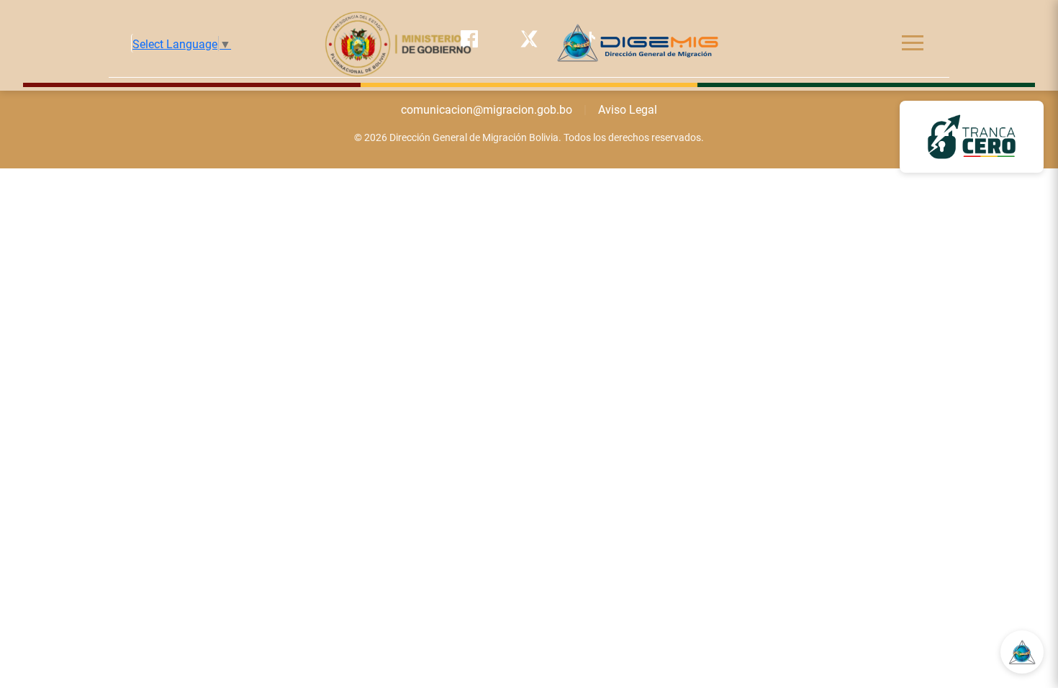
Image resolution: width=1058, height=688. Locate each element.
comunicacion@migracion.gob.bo (486, 109)
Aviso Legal (627, 109)
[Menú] (912, 43)
